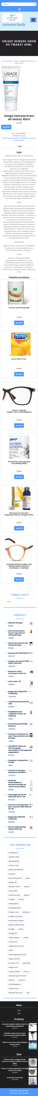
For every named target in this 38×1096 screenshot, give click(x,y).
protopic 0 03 (14, 963)
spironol (11, 980)
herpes (21, 899)
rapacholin (26, 963)
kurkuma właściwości (16, 925)
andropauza (13, 853)
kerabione (26, 912)
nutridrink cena (23, 138)
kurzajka (11, 929)
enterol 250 (13, 891)
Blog (19, 1013)
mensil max (13, 942)
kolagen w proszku (15, 916)
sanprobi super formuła (17, 976)
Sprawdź (6, 127)
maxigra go (13, 933)
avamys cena (14, 865)
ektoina (27, 887)
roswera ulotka (14, 971)
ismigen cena (14, 912)
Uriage (15, 61)
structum (21, 980)
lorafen (21, 929)
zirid (27, 993)
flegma (26, 895)
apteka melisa (14, 857)
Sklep (19, 1010)
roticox (26, 971)
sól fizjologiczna (14, 984)
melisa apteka (14, 937)
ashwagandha (14, 861)
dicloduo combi (14, 887)
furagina (12, 899)
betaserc (12, 874)
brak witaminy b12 (15, 878)
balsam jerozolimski (16, 870)
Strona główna (7, 61)
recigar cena (13, 967)
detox (28, 878)
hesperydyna (13, 903)
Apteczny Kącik (13, 24)
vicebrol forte (14, 988)
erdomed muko (14, 895)
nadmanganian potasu (17, 954)
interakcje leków (15, 908)
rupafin (32, 138)
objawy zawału (14, 959)
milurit (11, 950)
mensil (25, 937)
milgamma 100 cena (16, 946)
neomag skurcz (12, 138)
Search (35, 3)
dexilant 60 (13, 882)
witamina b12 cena (15, 993)
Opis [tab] (20, 146)
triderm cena (19, 140)
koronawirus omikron (16, 920)
